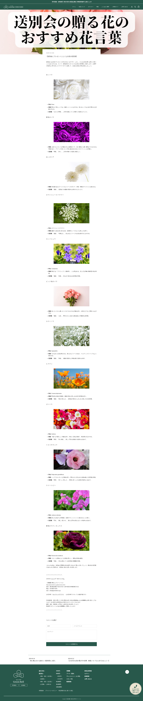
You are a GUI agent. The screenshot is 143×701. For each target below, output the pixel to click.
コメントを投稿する (71, 644)
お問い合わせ (124, 6)
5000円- (58, 673)
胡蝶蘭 (68, 671)
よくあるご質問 (105, 6)
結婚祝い (42, 679)
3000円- (58, 671)
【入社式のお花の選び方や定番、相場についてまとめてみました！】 (89, 660)
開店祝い (41, 673)
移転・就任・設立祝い (46, 676)
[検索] (135, 6)
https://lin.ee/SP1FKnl (58, 594)
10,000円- (60, 679)
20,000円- (58, 681)
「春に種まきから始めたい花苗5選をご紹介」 (42, 660)
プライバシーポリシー (51, 690)
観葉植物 (69, 681)
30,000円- (58, 684)
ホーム (74, 6)
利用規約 (41, 690)
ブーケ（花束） (71, 673)
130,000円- (59, 687)
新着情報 (87, 676)
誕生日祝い (42, 671)
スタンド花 (69, 679)
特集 (97, 6)
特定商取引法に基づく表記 (66, 690)
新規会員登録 (88, 671)
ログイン (87, 673)
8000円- (60, 676)
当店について (82, 6)
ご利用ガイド (115, 6)
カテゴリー (90, 6)
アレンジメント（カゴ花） (74, 676)
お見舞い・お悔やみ (45, 684)
